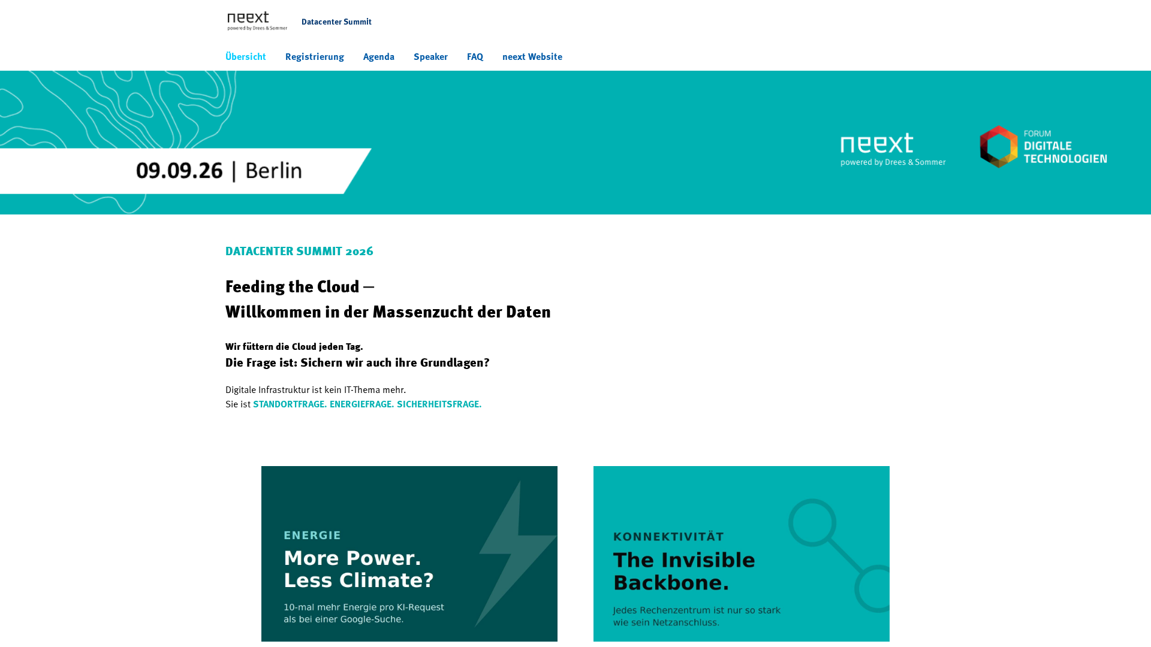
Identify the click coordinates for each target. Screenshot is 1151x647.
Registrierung (314, 56)
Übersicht (245, 56)
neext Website (532, 56)
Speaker (431, 56)
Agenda (378, 56)
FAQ (475, 56)
